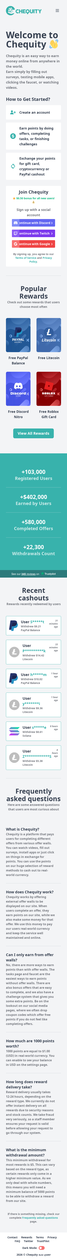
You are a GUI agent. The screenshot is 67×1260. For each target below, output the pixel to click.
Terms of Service (25, 258)
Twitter (28, 1241)
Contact (12, 1237)
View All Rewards (33, 433)
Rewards (26, 1237)
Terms (40, 1237)
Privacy (52, 1237)
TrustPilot (43, 1241)
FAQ (17, 1241)
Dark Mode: (29, 1248)
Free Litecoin (49, 358)
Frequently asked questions (40, 1217)
